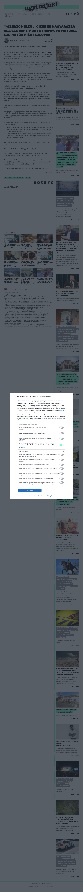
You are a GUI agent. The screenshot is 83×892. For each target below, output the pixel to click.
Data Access (41, 496)
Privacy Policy (50, 496)
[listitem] (41, 424)
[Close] (69, 396)
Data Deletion (32, 496)
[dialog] (41, 446)
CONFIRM (30, 490)
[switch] (61, 428)
